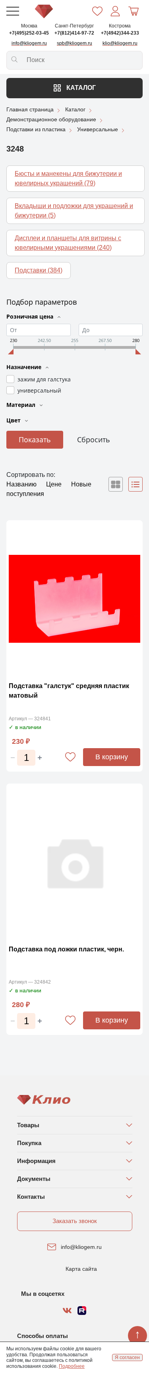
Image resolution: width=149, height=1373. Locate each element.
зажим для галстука (44, 379)
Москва (29, 26)
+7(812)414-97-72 (74, 33)
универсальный (39, 390)
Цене (54, 484)
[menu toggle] (12, 11)
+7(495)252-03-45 (29, 33)
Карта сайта (81, 1269)
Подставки (38, 270)
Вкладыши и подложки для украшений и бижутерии (74, 210)
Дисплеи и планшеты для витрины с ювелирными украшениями (68, 243)
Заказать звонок (74, 1220)
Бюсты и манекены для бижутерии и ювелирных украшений (68, 178)
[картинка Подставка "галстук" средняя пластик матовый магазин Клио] (74, 599)
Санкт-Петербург (74, 26)
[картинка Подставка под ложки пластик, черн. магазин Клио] (74, 862)
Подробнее (72, 1366)
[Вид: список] (135, 484)
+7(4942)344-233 (120, 33)
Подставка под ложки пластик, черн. (66, 949)
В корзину (111, 757)
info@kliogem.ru (81, 1247)
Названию (22, 484)
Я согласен (127, 1357)
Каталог (80, 87)
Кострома (120, 26)
